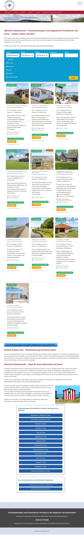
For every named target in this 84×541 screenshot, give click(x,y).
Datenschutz (45, 531)
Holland (15, 12)
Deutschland (8, 12)
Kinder (66, 52)
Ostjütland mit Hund (40, 454)
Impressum (38, 531)
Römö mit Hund (40, 458)
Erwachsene (53, 52)
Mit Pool (10, 63)
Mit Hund (10, 59)
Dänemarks (38, 381)
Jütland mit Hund (41, 441)
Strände (36, 387)
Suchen (73, 78)
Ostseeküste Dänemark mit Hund (40, 419)
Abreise (37, 52)
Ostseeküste (28, 516)
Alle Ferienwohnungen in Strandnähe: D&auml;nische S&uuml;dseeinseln (30, 345)
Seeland (41, 379)
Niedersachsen (36, 516)
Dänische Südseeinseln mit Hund (40, 471)
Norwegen (30, 12)
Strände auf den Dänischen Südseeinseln (40, 489)
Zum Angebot (11, 141)
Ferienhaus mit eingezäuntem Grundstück (52, 12)
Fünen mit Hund (40, 432)
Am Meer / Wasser (12, 77)
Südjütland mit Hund (40, 466)
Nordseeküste (20, 516)
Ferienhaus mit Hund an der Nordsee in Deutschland (41, 523)
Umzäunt (10, 73)
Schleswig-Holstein (61, 516)
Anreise (23, 52)
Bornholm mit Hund (40, 424)
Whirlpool (11, 66)
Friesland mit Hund (40, 428)
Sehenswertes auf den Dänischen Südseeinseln (40, 485)
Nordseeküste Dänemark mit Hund (41, 415)
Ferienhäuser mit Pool (20, 523)
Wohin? (8, 52)
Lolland (14, 379)
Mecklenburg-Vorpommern (48, 516)
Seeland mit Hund (41, 462)
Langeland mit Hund (40, 437)
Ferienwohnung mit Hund (62, 523)
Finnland (38, 12)
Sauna (9, 70)
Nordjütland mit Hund (41, 445)
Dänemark (22, 12)
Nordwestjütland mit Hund (40, 449)
